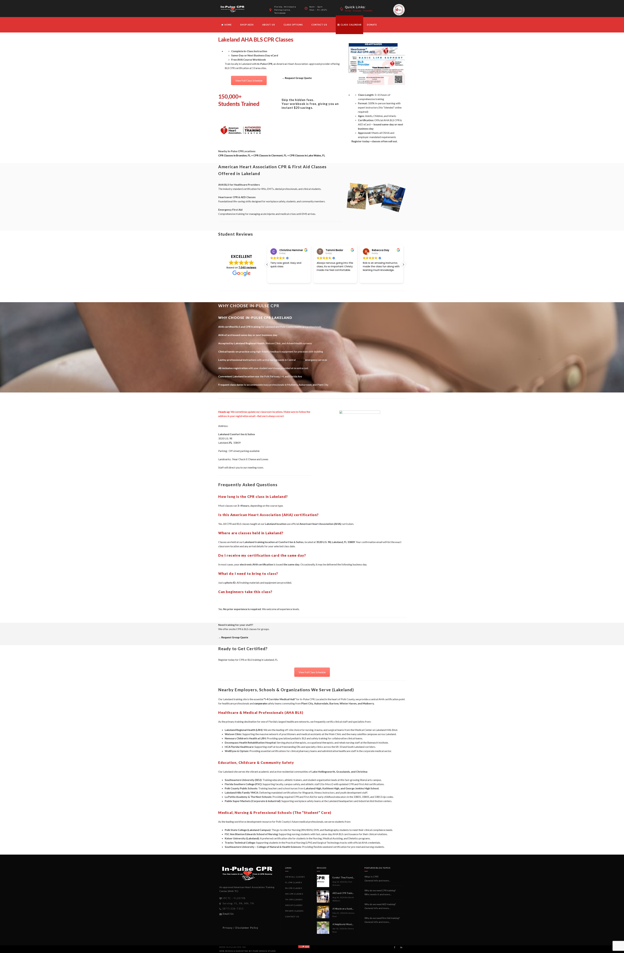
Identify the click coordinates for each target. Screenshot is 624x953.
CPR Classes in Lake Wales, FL (307, 155)
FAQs (348, 10)
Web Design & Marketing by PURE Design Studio (247, 951)
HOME (228, 24)
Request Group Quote (298, 77)
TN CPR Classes (293, 899)
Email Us (228, 913)
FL (230, 442)
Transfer (368, 10)
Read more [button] (369, 278)
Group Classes (294, 905)
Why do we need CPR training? (380, 890)
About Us (268, 24)
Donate (372, 24)
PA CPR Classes (293, 888)
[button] (403, 264)
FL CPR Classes (293, 882)
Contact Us (319, 24)
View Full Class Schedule (248, 80)
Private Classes (294, 911)
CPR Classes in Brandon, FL (234, 155)
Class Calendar (351, 24)
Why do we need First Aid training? (382, 918)
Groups (357, 10)
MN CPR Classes (294, 894)
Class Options (293, 24)
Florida (300, 359)
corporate (260, 703)
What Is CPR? (371, 876)
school (286, 788)
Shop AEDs (247, 24)
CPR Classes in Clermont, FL (270, 155)
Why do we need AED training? (380, 904)
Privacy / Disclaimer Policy (240, 927)
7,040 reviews (247, 267)
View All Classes (295, 877)
